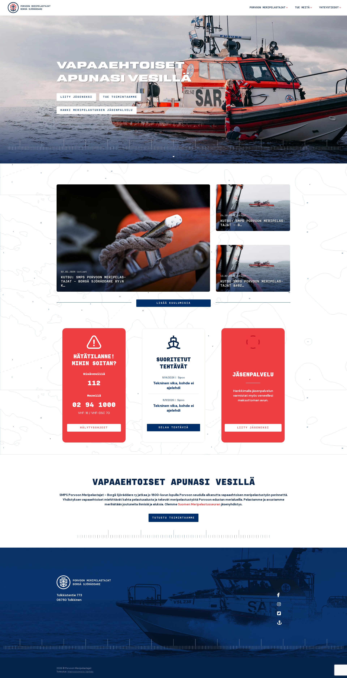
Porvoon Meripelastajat (267, 7)
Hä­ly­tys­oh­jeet (94, 427)
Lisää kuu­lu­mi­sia (174, 303)
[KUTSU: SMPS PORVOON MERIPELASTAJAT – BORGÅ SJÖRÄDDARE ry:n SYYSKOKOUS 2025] (253, 207)
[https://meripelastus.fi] (283, 625)
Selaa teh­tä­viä (173, 427)
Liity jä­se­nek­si (253, 427)
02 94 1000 (94, 405)
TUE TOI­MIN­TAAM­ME (120, 97)
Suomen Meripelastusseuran (199, 504)
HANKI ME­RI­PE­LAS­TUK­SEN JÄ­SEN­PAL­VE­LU (96, 110)
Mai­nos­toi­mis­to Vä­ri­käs (80, 671)
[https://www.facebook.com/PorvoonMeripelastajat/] (283, 597)
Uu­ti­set (82, 272)
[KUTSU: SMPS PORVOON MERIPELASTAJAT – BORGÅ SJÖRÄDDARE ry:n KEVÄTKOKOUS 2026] (133, 238)
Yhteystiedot (329, 7)
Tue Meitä (302, 7)
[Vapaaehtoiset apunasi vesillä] (29, 7)
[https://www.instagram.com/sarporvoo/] (283, 606)
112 (93, 383)
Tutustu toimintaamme (173, 518)
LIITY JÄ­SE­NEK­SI (76, 97)
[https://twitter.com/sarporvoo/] (283, 615)
